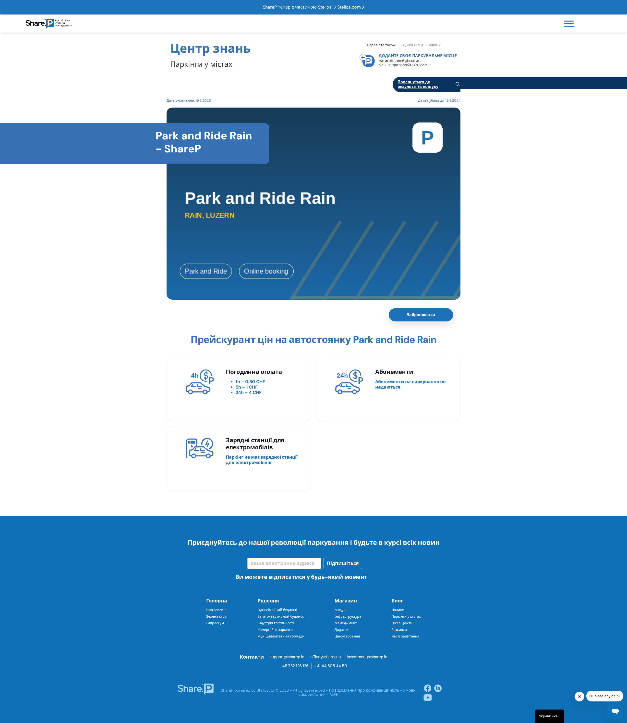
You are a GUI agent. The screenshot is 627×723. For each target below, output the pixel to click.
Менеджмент (346, 623)
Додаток (341, 629)
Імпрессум (215, 623)
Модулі (340, 610)
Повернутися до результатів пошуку (418, 84)
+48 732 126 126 (294, 665)
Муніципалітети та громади (280, 636)
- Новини (433, 45)
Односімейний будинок (277, 610)
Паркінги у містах (406, 616)
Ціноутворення (347, 636)
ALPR (333, 694)
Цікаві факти (401, 623)
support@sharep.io (287, 656)
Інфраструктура (348, 616)
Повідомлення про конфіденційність (364, 690)
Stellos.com (349, 7)
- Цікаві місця (411, 45)
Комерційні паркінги (275, 629)
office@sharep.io (325, 656)
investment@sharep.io (367, 656)
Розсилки (399, 629)
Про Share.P (216, 610)
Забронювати (421, 314)
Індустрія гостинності (275, 623)
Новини (397, 610)
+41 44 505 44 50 (331, 665)
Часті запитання (405, 636)
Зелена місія (216, 616)
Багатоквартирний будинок (280, 616)
